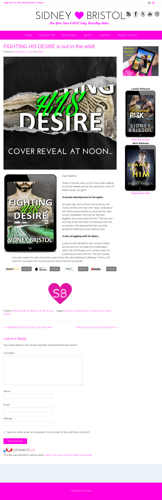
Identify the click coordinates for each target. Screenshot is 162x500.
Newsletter (47, 35)
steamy (7, 314)
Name (7, 391)
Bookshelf (69, 35)
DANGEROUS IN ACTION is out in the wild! (27, 327)
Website (7, 418)
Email (7, 404)
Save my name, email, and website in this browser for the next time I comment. (48, 432)
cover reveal (105, 311)
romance (68, 311)
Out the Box (86, 491)
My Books (32, 311)
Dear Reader (19, 311)
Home (28, 35)
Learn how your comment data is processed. (69, 455)
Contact (105, 35)
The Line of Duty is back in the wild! (96, 327)
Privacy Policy (127, 35)
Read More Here (141, 139)
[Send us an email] (149, 3)
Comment (9, 353)
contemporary (81, 311)
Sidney (40, 51)
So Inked (93, 311)
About (88, 35)
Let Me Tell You (46, 311)
